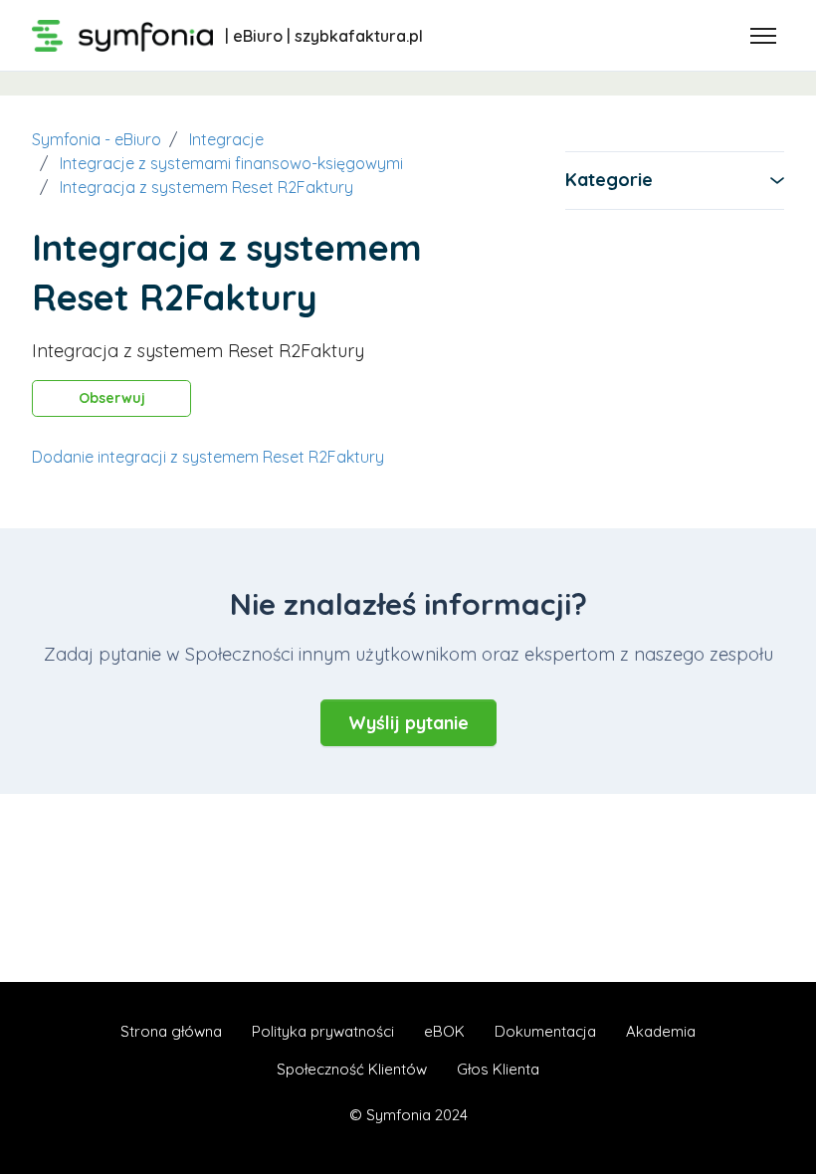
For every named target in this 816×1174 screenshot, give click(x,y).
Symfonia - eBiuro (96, 139)
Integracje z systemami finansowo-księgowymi (231, 163)
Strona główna (171, 1031)
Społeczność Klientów (352, 1069)
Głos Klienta (498, 1069)
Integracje (226, 139)
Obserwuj (112, 398)
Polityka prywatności (323, 1031)
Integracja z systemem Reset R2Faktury (206, 187)
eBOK (444, 1031)
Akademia (661, 1031)
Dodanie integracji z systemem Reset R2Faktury (208, 457)
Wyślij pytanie (408, 722)
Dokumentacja (545, 1031)
